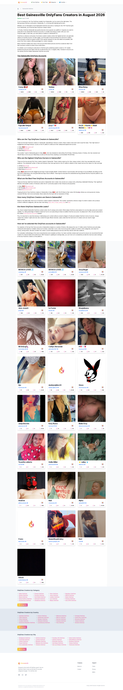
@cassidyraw (29, 147)
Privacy (94, 669)
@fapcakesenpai (32, 167)
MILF (53, 202)
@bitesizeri (28, 150)
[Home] (18, 8)
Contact (79, 669)
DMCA (93, 672)
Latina (60, 202)
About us (79, 666)
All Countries (22, 627)
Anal (64, 202)
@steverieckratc (26, 189)
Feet (69, 202)
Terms (93, 666)
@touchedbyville (30, 188)
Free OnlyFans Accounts (30, 213)
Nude (56, 202)
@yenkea (25, 148)
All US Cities (22, 649)
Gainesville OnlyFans (27, 8)
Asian (49, 202)
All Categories (23, 605)
